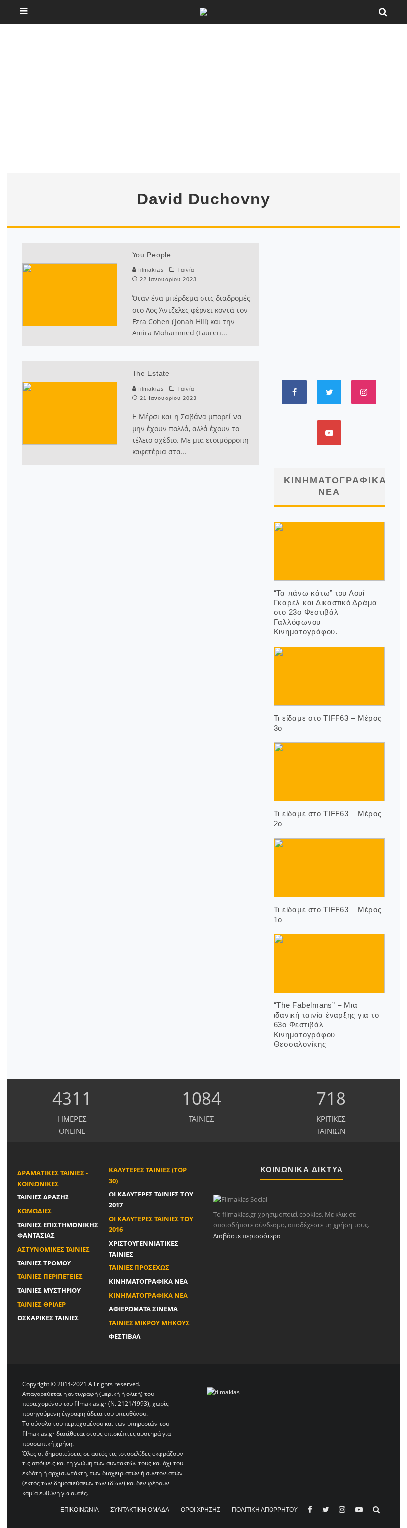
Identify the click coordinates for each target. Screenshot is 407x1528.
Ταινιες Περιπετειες (50, 1276)
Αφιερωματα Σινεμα (143, 1308)
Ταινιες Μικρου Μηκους (149, 1322)
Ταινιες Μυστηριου (49, 1290)
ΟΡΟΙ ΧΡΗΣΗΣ (200, 1510)
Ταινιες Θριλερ (41, 1304)
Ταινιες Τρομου (44, 1263)
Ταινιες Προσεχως (139, 1267)
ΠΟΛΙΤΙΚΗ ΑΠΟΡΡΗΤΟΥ (265, 1510)
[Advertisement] (203, 98)
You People (151, 255)
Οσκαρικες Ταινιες (48, 1317)
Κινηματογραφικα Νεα (148, 1281)
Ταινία (186, 270)
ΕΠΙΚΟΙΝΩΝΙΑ (79, 1510)
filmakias (150, 270)
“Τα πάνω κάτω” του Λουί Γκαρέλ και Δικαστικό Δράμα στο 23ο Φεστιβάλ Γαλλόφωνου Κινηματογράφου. (326, 612)
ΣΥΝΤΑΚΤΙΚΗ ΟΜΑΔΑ (139, 1510)
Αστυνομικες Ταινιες (53, 1249)
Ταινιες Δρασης (43, 1197)
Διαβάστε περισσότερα (247, 1235)
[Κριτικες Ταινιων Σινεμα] (223, 1391)
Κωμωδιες (34, 1210)
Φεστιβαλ (124, 1336)
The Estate (151, 373)
